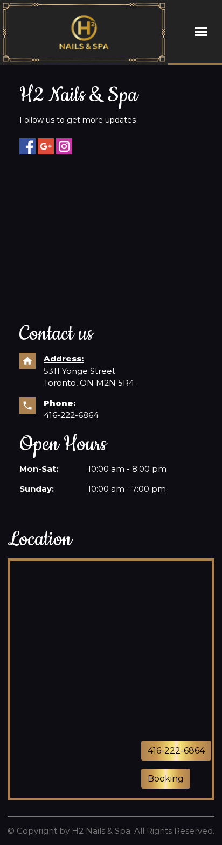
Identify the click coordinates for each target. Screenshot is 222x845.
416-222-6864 (71, 415)
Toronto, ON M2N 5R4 (89, 383)
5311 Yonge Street (79, 371)
